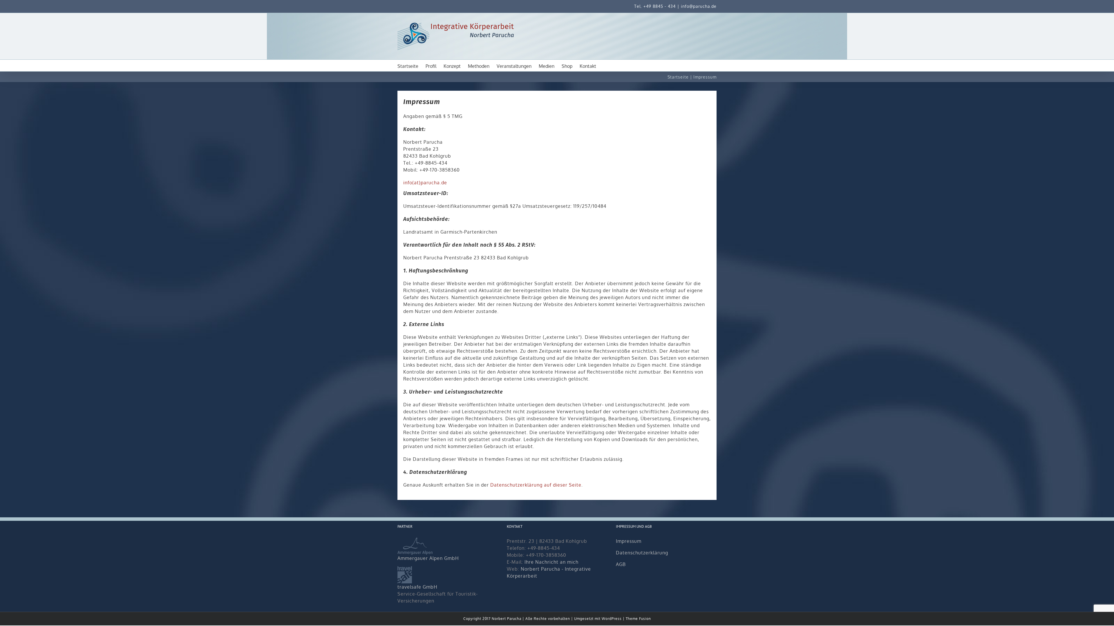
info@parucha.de (699, 6)
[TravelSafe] (404, 570)
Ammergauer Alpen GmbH (428, 558)
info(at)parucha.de (425, 182)
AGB (621, 564)
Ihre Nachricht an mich (551, 562)
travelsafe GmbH (417, 587)
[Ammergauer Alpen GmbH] (415, 541)
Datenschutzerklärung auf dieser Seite (535, 485)
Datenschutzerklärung (642, 553)
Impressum (628, 541)
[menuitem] (411, 65)
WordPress (612, 618)
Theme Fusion (638, 618)
